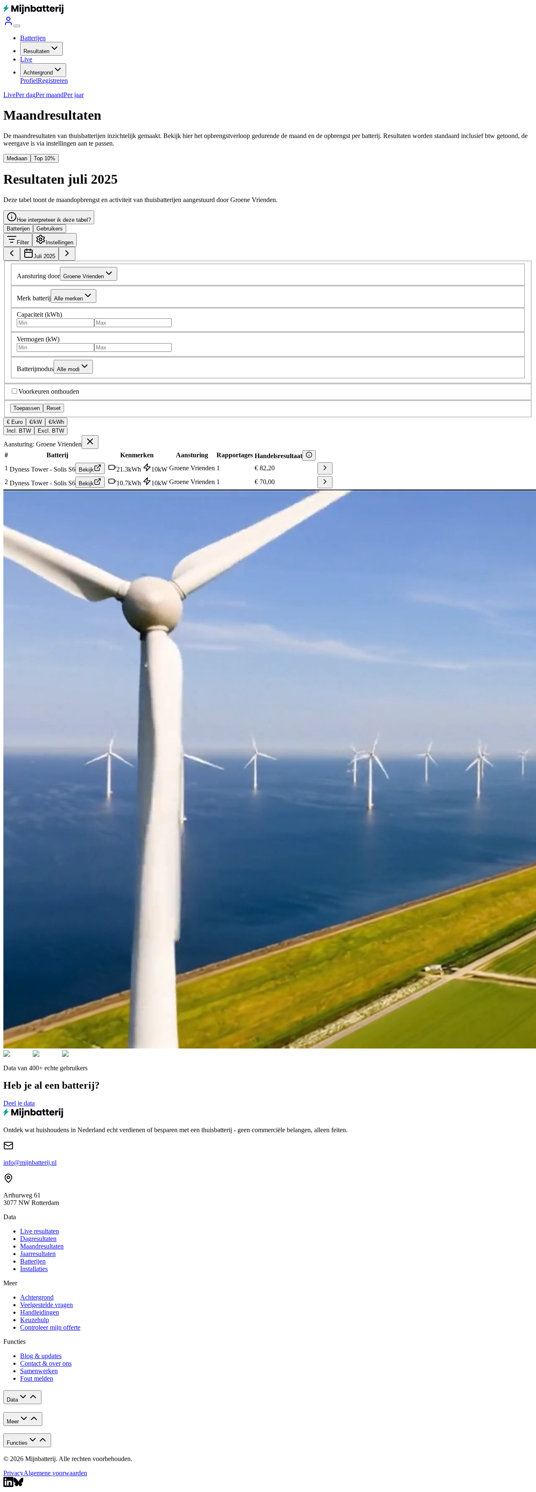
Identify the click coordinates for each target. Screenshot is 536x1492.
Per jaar (74, 94)
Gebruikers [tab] (49, 229)
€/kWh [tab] (56, 422)
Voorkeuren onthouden (48, 391)
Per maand (50, 94)
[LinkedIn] (8, 1484)
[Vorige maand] (11, 254)
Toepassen (26, 408)
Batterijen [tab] (18, 229)
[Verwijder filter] (90, 442)
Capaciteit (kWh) (39, 314)
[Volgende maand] (67, 254)
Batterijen (33, 37)
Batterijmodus (35, 368)
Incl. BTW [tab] (19, 431)
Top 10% (44, 158)
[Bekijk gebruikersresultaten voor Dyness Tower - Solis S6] (324, 469)
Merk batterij (34, 298)
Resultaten (36, 51)
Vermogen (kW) (38, 339)
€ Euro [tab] (15, 422)
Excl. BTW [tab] (51, 431)
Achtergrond (38, 72)
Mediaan (17, 158)
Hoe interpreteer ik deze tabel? (54, 220)
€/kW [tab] (35, 422)
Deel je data (19, 1103)
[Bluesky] (18, 1484)
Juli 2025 (44, 256)
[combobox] (88, 274)
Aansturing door (38, 275)
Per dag (25, 94)
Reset (53, 408)
